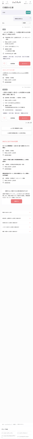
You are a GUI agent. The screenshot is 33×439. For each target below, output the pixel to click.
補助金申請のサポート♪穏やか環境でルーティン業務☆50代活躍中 (16, 178)
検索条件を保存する (18, 18)
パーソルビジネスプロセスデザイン (8, 436)
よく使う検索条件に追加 (16, 128)
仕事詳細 (12, 63)
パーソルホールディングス (7, 433)
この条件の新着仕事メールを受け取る (16, 133)
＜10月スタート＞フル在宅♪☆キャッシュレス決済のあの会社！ (16, 77)
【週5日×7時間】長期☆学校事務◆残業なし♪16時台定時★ (16, 164)
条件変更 (28, 12)
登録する (16, 201)
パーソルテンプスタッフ (22, 433)
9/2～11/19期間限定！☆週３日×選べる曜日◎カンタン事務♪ (16, 150)
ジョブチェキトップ (8, 424)
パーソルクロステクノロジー (23, 436)
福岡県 (14, 424)
